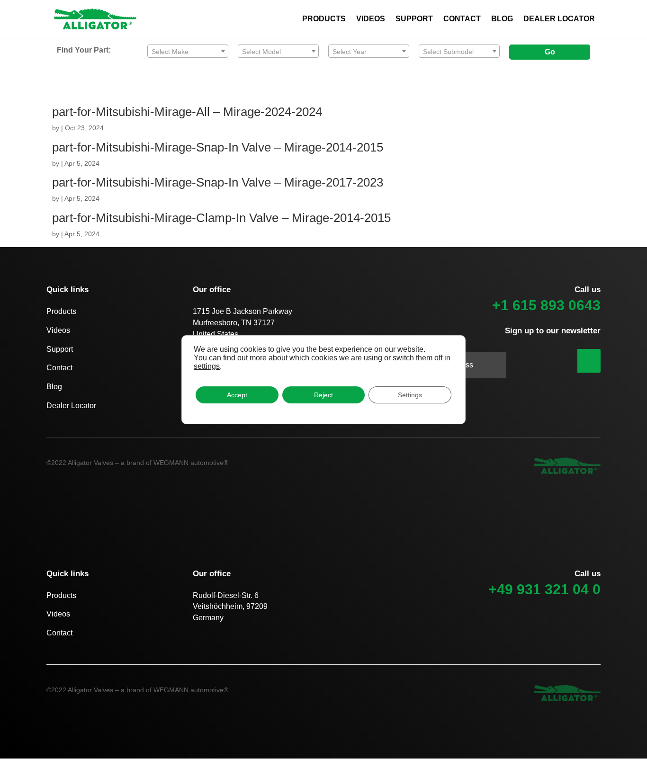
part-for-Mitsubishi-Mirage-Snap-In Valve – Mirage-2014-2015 (217, 147)
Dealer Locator (71, 406)
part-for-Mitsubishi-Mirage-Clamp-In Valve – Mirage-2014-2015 (221, 218)
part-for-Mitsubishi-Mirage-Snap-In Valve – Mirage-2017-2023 (217, 182)
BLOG (502, 19)
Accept (237, 395)
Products (61, 311)
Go (550, 52)
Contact (59, 368)
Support (59, 349)
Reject (323, 395)
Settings (410, 395)
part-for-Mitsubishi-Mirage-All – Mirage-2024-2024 (187, 112)
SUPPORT (414, 19)
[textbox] (188, 51)
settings (207, 366)
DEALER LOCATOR (559, 19)
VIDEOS (370, 19)
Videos (58, 330)
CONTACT (462, 19)
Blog (54, 387)
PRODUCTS (324, 19)
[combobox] (187, 51)
